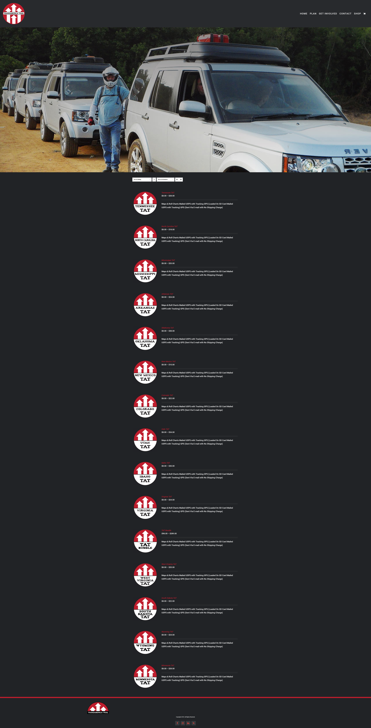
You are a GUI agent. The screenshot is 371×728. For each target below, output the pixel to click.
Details (145, 205)
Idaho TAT (166, 463)
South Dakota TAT (169, 598)
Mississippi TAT (168, 260)
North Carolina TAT (170, 226)
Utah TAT (165, 429)
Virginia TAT (167, 497)
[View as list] (181, 179)
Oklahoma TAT (168, 328)
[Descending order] (154, 180)
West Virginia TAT (169, 564)
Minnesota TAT (168, 665)
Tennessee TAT (168, 192)
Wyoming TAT (167, 632)
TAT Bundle (166, 530)
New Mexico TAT (169, 361)
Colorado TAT (167, 395)
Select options (143, 202)
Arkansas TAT (167, 294)
